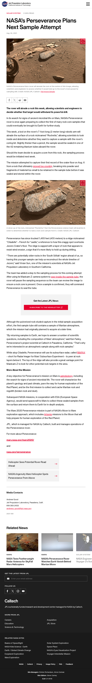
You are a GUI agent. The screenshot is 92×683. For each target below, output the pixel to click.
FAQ (60, 664)
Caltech (30, 664)
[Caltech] (11, 600)
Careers (8, 620)
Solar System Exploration (58, 643)
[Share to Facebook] (9, 100)
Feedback (69, 664)
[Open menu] (88, 4)
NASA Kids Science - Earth (16, 646)
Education (9, 623)
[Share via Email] (25, 100)
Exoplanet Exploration (14, 654)
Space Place (52, 646)
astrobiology (66, 376)
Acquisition (52, 620)
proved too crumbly (42, 166)
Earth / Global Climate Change (18, 650)
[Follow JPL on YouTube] (23, 591)
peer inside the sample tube (64, 276)
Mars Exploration (12, 657)
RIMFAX (81, 352)
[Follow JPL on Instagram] (18, 591)
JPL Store (51, 623)
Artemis (48, 414)
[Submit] (8, 578)
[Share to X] (14, 100)
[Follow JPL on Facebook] (7, 591)
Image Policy (50, 664)
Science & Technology (14, 627)
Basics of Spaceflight (14, 643)
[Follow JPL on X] (12, 591)
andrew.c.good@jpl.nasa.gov (19, 508)
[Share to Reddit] (19, 100)
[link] (46, 60)
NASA (21, 664)
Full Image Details (48, 91)
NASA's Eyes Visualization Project (61, 650)
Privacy (39, 664)
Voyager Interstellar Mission (58, 654)
